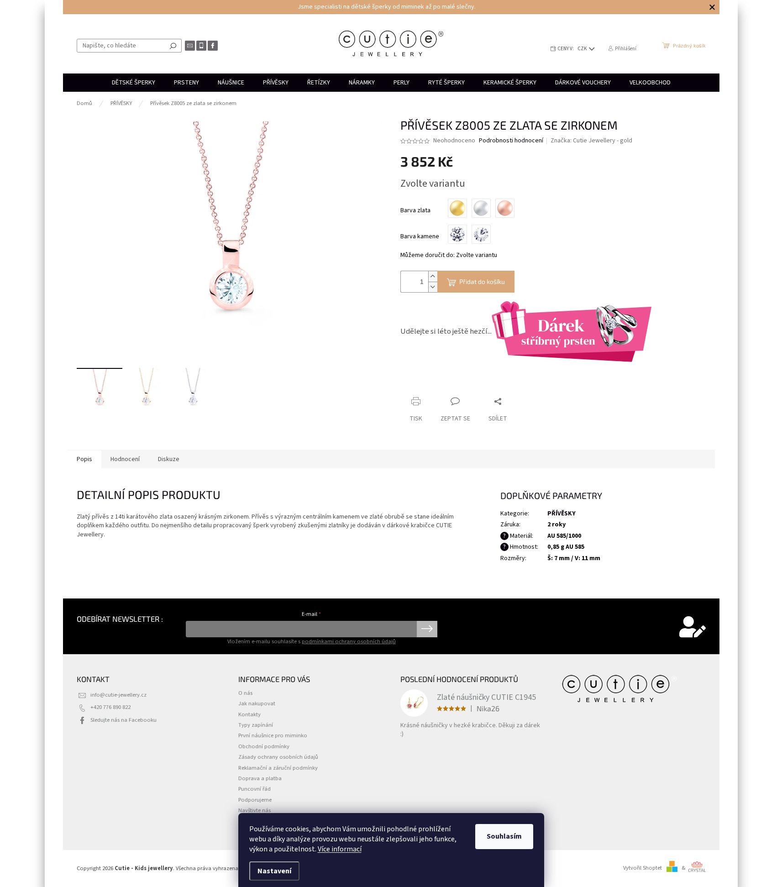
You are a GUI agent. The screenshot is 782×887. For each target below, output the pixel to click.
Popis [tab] (84, 459)
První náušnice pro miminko (272, 735)
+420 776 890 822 (110, 707)
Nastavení (274, 871)
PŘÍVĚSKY (561, 513)
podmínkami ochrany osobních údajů (349, 641)
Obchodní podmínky (263, 746)
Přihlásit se (427, 629)
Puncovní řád (254, 789)
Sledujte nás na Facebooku (123, 720)
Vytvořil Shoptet (642, 868)
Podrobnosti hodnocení (511, 140)
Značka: (591, 140)
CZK (582, 48)
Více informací (340, 849)
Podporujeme (255, 800)
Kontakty (249, 714)
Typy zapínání (255, 725)
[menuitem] (133, 82)
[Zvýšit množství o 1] (432, 276)
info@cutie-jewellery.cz (118, 695)
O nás (245, 693)
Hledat (173, 46)
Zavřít (448, 383)
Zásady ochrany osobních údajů (278, 757)
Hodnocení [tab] (125, 459)
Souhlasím (504, 836)
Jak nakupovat (256, 703)
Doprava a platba (260, 778)
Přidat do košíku (482, 281)
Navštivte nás (254, 810)
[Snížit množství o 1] (432, 287)
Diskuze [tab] (168, 459)
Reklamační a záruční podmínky (278, 768)
